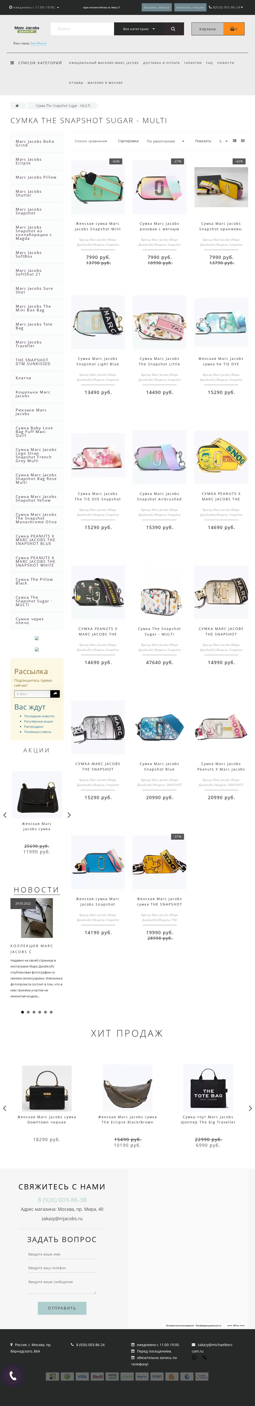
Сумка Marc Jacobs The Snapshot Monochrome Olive (36, 518)
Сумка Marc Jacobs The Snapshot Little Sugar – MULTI (159, 364)
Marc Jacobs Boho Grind (35, 143)
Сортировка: (128, 141)
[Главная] (17, 105)
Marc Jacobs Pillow (36, 177)
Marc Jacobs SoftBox (29, 254)
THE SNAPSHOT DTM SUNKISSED (33, 361)
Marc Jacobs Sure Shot (34, 290)
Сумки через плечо (30, 620)
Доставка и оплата (161, 63)
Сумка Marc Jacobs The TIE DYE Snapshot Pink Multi (98, 499)
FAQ (209, 63)
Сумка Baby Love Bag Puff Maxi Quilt (34, 431)
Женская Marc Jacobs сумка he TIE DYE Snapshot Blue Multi (221, 364)
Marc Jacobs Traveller (29, 343)
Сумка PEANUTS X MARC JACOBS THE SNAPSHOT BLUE (36, 539)
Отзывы (76, 83)
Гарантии (193, 63)
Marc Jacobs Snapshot (29, 211)
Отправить (62, 1308)
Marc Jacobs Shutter (29, 193)
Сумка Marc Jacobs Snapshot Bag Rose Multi (36, 478)
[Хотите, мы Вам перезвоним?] (12, 1375)
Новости (225, 63)
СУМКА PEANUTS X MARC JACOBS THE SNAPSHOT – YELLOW (221, 499)
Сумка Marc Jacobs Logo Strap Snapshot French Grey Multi (36, 455)
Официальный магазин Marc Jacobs (104, 63)
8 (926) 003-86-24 (90, 1344)
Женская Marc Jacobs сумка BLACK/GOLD (37, 828)
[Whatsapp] (194, 1357)
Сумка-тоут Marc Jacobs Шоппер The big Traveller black (208, 1122)
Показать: (203, 141)
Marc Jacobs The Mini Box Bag (33, 308)
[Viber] (205, 1358)
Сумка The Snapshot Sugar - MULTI (34, 601)
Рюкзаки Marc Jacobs (31, 411)
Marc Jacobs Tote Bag (34, 326)
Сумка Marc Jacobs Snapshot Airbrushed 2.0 (159, 499)
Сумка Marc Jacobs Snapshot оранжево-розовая (221, 229)
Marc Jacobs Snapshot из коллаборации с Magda (34, 233)
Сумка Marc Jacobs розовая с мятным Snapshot (160, 229)
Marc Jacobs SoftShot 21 (29, 272)
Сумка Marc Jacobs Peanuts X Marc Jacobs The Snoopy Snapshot (221, 769)
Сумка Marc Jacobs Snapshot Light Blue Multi (97, 364)
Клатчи (24, 377)
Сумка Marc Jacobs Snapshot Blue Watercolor (160, 769)
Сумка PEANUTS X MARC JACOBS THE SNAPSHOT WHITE (36, 561)
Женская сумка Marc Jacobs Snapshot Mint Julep (98, 229)
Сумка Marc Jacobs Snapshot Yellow (36, 498)
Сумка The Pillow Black (34, 581)
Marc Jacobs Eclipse (29, 161)
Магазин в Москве (105, 83)
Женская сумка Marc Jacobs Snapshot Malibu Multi (98, 904)
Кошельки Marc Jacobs (33, 393)
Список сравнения (91, 141)
